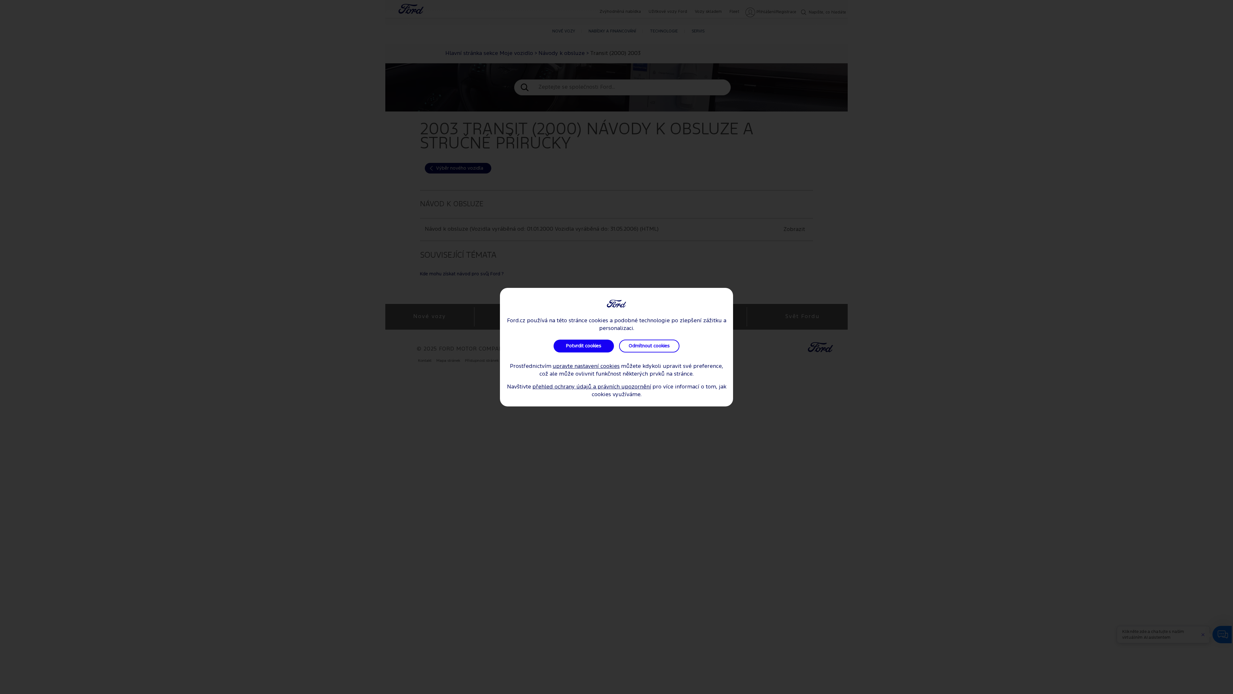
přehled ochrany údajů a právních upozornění (591, 387)
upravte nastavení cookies (586, 366)
